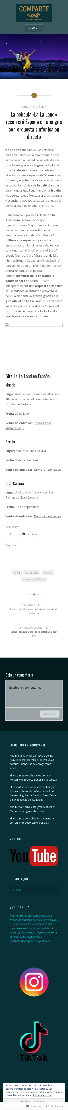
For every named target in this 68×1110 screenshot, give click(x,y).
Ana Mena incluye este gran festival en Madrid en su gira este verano (32, 809)
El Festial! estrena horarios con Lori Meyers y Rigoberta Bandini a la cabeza (33, 777)
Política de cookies (42, 1095)
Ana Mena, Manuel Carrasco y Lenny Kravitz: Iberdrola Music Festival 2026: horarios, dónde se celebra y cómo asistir (32, 762)
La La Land (31, 572)
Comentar (50, 713)
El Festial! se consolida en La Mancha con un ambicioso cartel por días (32, 820)
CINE (24, 106)
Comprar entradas (47, 470)
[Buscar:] (34, 890)
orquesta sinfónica (34, 579)
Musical (48, 572)
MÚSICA (41, 106)
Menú (35, 28)
